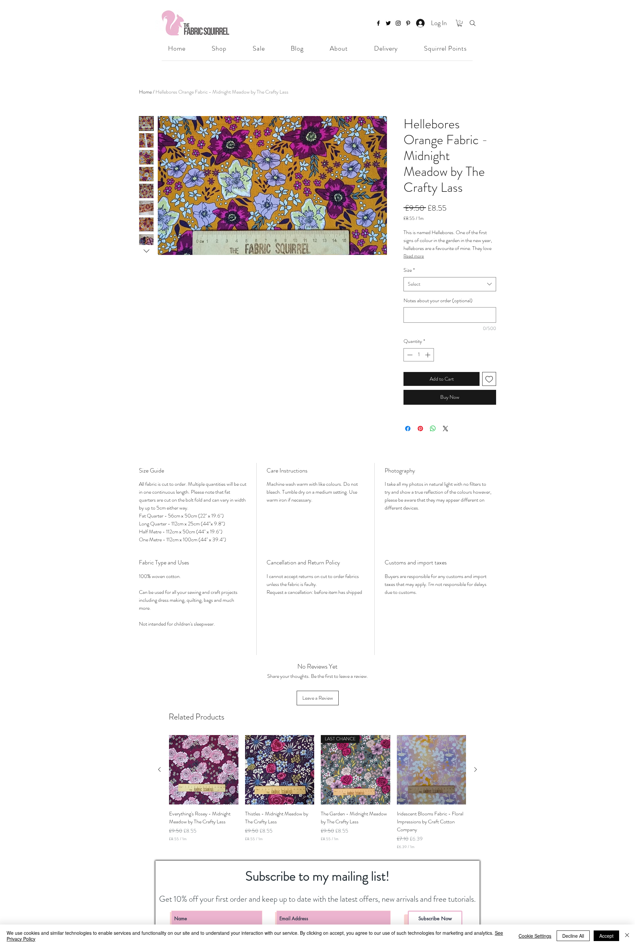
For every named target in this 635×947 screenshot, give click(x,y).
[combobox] (449, 284)
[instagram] (398, 23)
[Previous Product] (159, 769)
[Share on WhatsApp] (433, 428)
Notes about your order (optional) (438, 300)
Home (145, 92)
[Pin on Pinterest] (420, 428)
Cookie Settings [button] (535, 935)
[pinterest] (408, 23)
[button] (460, 23)
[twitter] (388, 23)
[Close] (627, 936)
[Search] (473, 23)
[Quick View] (203, 769)
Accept (606, 935)
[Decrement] (409, 355)
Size (409, 270)
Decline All (573, 935)
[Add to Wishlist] (489, 379)
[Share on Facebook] (408, 428)
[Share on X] (445, 428)
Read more (413, 256)
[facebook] (378, 23)
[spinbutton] (419, 355)
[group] (317, 792)
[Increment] (428, 355)
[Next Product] (476, 769)
